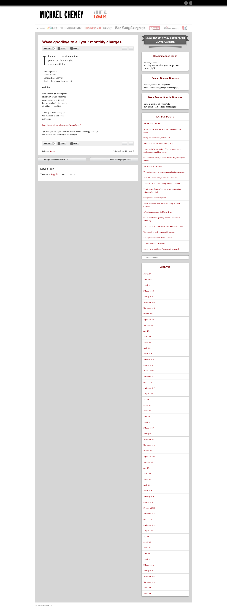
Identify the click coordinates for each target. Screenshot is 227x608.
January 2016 (148, 502)
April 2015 (147, 553)
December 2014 (149, 576)
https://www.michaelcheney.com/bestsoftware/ (61, 125)
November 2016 (149, 445)
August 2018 (148, 325)
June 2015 (147, 542)
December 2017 (149, 370)
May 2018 (147, 342)
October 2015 (148, 519)
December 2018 (149, 302)
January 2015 (148, 570)
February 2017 (148, 428)
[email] (124, 48)
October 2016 (148, 450)
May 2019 (147, 273)
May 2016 (147, 479)
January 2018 (148, 365)
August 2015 (148, 530)
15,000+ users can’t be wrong (154, 243)
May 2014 (147, 593)
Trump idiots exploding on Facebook (156, 137)
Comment (47, 48)
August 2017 (148, 393)
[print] (131, 48)
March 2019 (147, 285)
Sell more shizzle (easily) (152, 166)
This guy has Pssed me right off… (155, 197)
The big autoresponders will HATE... (55, 160)
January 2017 (148, 433)
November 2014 (149, 582)
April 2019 (147, 279)
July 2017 (147, 399)
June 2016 (147, 473)
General (52, 151)
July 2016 (147, 468)
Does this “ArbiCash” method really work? (158, 143)
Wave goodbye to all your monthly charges (158, 232)
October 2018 (148, 313)
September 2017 (149, 388)
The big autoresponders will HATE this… (158, 237)
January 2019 (148, 296)
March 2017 (147, 422)
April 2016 (147, 485)
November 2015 (149, 513)
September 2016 (149, 456)
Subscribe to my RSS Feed (190, 3)
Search (144, 257)
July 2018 (147, 331)
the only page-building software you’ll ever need (161, 249)
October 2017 (148, 382)
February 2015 (148, 565)
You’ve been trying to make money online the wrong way (164, 172)
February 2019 (148, 291)
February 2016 (148, 496)
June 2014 (147, 587)
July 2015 (147, 536)
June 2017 (147, 405)
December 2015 (149, 508)
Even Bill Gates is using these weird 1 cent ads (160, 177)
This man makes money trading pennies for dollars (161, 183)
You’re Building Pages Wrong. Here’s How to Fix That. (163, 226)
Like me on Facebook (186, 3)
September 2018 (149, 319)
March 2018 (147, 353)
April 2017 (147, 416)
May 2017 (147, 410)
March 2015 (147, 559)
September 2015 (149, 525)
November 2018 (149, 308)
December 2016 (149, 439)
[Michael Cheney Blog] (79, 15)
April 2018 (147, 348)
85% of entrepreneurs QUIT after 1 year (157, 212)
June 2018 (147, 336)
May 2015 (147, 547)
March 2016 (147, 490)
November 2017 (149, 376)
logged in (55, 174)
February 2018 (148, 359)
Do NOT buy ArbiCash (151, 123)
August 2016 (148, 462)
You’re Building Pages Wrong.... (123, 160)
